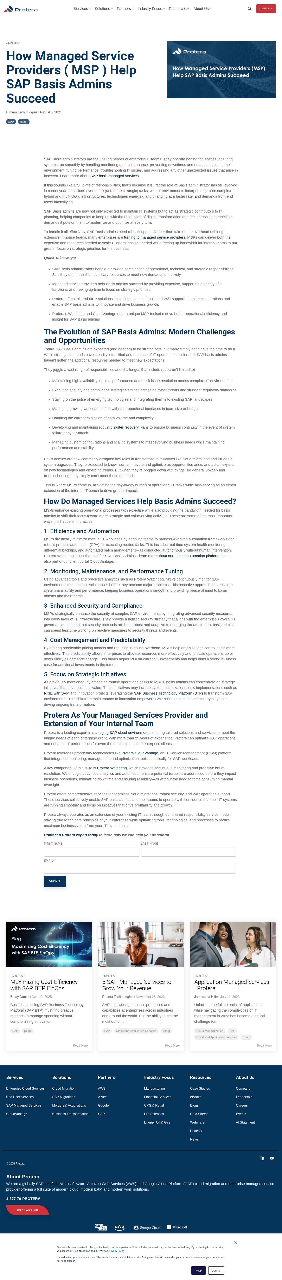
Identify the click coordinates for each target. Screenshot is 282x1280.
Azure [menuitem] (102, 1097)
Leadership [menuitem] (244, 1097)
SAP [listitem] (15, 1030)
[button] (263, 1158)
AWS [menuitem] (101, 1088)
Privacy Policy (116, 1250)
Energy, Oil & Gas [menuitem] (157, 1122)
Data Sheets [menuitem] (199, 1114)
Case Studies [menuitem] (200, 1088)
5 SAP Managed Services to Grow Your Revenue (136, 985)
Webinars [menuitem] (197, 1122)
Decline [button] (216, 1270)
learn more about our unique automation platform (179, 556)
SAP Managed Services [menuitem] (23, 1105)
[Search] (249, 8)
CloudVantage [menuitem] (16, 1114)
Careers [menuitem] (242, 1105)
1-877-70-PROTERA (23, 1199)
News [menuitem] (194, 1139)
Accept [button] (198, 1270)
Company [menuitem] (243, 1088)
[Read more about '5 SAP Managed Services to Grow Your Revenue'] (141, 944)
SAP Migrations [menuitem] (63, 1097)
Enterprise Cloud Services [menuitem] (25, 1088)
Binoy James (19, 997)
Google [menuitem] (103, 1105)
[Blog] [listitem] (28, 1030)
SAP (11, 121)
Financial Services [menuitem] (158, 1097)
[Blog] (23, 121)
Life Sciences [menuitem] (154, 1114)
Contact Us (266, 8)
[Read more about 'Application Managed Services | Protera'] (233, 944)
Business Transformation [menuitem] (70, 1114)
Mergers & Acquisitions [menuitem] (69, 1105)
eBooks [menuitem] (195, 1097)
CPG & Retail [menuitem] (154, 1105)
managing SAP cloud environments (121, 733)
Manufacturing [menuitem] (154, 1088)
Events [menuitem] (241, 1114)
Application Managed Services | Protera (231, 985)
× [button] (235, 1241)
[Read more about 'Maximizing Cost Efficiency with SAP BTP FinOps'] (49, 944)
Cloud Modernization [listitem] (209, 1030)
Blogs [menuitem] (194, 1105)
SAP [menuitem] (101, 1114)
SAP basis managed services (114, 176)
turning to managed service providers (154, 237)
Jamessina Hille (206, 997)
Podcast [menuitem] (196, 1131)
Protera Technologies (22, 112)
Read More (80, 1045)
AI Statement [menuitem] (245, 1122)
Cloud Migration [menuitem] (64, 1088)
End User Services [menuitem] (20, 1097)
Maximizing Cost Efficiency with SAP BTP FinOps (44, 985)
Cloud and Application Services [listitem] (136, 1030)
